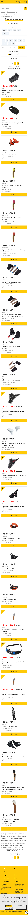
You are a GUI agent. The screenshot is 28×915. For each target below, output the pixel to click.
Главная (3, 12)
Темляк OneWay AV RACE (9, 599)
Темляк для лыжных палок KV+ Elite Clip (14, 475)
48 (17, 68)
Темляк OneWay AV (8, 569)
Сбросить (14, 58)
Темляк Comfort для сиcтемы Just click (13, 757)
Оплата (16, 878)
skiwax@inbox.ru (5, 893)
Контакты (16, 881)
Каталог (6, 869)
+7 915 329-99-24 (19, 892)
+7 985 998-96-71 (12, 851)
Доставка (6, 878)
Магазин (16, 872)
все (20, 68)
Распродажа (17, 869)
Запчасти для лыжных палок (9, 14)
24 (15, 68)
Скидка (6, 872)
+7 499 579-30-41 (19, 889)
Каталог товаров (12, 12)
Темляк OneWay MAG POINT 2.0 (11, 538)
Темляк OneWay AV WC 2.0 (10, 155)
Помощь (6, 881)
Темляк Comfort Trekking (9, 726)
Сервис (6, 875)
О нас (15, 875)
